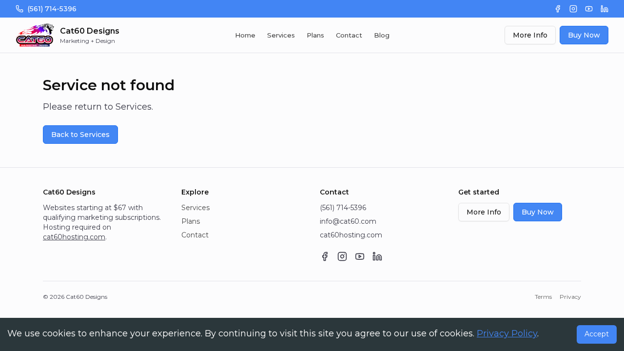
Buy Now (584, 35)
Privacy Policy (507, 333)
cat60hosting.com (74, 237)
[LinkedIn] (604, 9)
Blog (382, 35)
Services (281, 35)
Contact (349, 35)
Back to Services (80, 134)
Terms (543, 296)
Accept (597, 334)
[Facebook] (558, 9)
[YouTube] (589, 9)
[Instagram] (573, 9)
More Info (530, 35)
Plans (315, 35)
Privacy (570, 296)
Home (245, 35)
